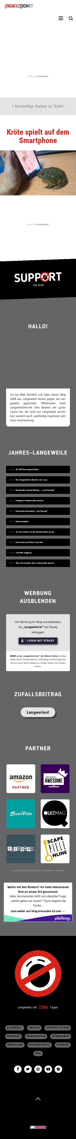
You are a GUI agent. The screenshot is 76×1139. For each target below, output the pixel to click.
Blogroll (14, 1027)
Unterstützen (57, 1027)
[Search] (71, 18)
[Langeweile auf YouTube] (48, 1069)
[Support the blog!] (38, 279)
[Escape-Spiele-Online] (55, 848)
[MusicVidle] (20, 813)
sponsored (61, 1036)
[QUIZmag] (55, 813)
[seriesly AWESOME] (55, 778)
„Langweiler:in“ (33, 627)
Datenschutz (39, 1045)
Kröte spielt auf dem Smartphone (38, 136)
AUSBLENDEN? (42, 224)
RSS (38, 1053)
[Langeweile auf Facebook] (17, 1069)
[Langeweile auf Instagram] (38, 1069)
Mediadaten (36, 1036)
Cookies (63, 1045)
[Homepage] (30, 6)
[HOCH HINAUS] (38, 1099)
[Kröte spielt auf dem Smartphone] (38, 172)
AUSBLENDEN (42, 76)
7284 (43, 1007)
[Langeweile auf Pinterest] (58, 1069)
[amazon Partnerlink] (20, 778)
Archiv (34, 1027)
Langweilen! (38, 712)
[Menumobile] (61, 18)
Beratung (15, 1045)
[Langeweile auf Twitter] (28, 1069)
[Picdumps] (20, 848)
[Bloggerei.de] (38, 1127)
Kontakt (13, 1036)
